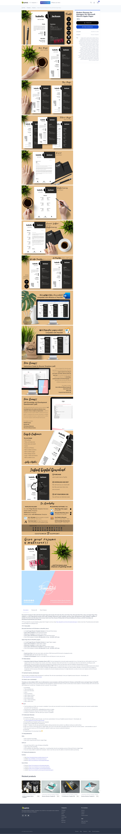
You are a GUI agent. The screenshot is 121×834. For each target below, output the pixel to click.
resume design (95, 53)
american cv (88, 39)
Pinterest (26, 815)
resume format (87, 55)
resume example (83, 54)
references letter (84, 53)
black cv (96, 43)
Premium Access (46, 2)
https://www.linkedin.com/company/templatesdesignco (40, 770)
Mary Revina (45, 794)
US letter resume (95, 60)
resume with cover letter (86, 56)
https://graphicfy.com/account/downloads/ (35, 720)
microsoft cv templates (86, 50)
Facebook (23, 815)
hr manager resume (94, 48)
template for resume (87, 59)
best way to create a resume (93, 42)
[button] (91, 2)
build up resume (89, 44)
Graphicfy (25, 794)
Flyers (62, 818)
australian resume (95, 40)
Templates (29, 7)
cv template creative (92, 47)
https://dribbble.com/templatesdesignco (37, 759)
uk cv (92, 59)
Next (99, 790)
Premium (76, 831)
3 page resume (95, 37)
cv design (86, 47)
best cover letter (82, 41)
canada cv (94, 44)
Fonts (62, 813)
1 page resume (83, 37)
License (82, 813)
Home (24, 7)
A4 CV (90, 38)
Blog (81, 831)
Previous (21, 790)
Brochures (63, 820)
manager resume (88, 49)
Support (83, 812)
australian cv (89, 40)
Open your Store (56, 2)
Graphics (63, 812)
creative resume (95, 46)
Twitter (28, 815)
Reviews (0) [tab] (34, 610)
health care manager (87, 48)
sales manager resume (92, 57)
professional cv (88, 52)
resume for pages (95, 54)
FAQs (90, 831)
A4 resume (93, 38)
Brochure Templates (51, 794)
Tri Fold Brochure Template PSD (68, 796)
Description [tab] (25, 610)
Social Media (30, 794)
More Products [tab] (43, 610)
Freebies (63, 815)
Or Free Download (87, 27)
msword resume (86, 51)
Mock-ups (63, 822)
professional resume (94, 52)
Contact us (85, 831)
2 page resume (89, 37)
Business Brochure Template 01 (87, 796)
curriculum (82, 47)
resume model (92, 55)
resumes (85, 57)
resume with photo (95, 56)
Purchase (88, 22)
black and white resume (90, 43)
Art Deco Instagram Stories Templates (28, 797)
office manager (92, 51)
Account (83, 810)
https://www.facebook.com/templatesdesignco (39, 767)
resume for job (89, 54)
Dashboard (83, 823)
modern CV (93, 50)
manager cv (82, 49)
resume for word (81, 55)
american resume (94, 39)
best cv (86, 41)
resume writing (81, 57)
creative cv (90, 46)
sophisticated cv (90, 58)
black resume (82, 44)
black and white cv (82, 43)
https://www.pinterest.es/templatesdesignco (39, 765)
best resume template (92, 41)
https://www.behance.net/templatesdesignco (38, 760)
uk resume (95, 59)
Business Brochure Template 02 (48, 796)
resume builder (90, 53)
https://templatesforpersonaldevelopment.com (37, 757)
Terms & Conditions (95, 831)
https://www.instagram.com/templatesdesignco (40, 768)
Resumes (34, 7)
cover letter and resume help (88, 45)
